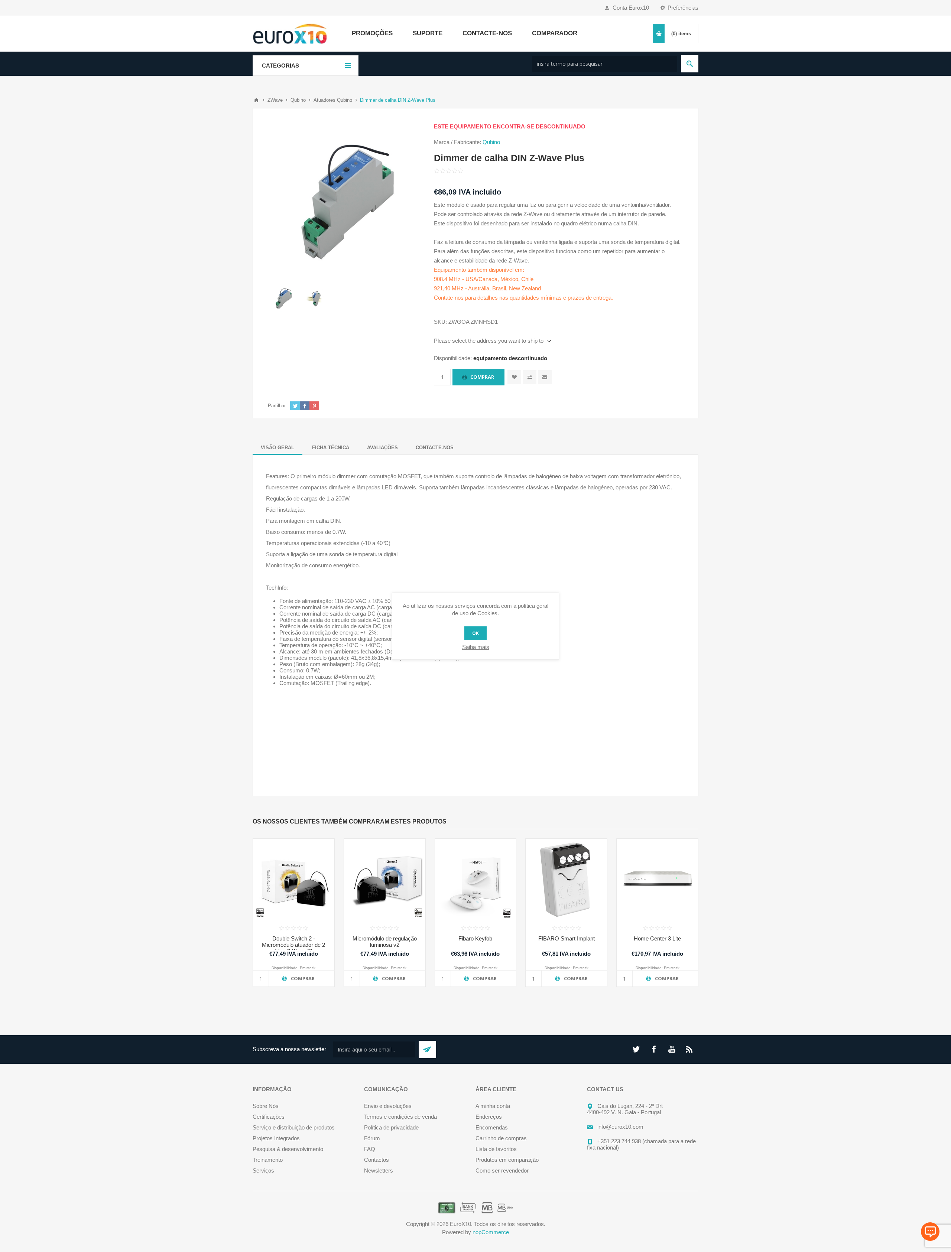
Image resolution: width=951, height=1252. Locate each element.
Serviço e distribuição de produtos (294, 1127)
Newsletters (378, 1170)
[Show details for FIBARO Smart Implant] (566, 879)
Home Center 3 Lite (657, 938)
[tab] (277, 447)
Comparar (529, 377)
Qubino (491, 142)
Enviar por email (545, 377)
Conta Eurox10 (631, 7)
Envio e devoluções (388, 1106)
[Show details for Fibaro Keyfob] (475, 879)
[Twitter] (636, 1049)
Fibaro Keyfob (475, 938)
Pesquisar (689, 63)
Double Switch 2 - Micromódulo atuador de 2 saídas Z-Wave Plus (293, 944)
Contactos (376, 1160)
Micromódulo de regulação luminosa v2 (385, 941)
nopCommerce (491, 1232)
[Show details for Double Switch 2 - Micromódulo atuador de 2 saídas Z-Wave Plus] (293, 879)
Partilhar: (277, 405)
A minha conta (493, 1106)
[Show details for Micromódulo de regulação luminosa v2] (384, 879)
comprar (482, 377)
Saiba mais (475, 647)
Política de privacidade (391, 1127)
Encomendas (492, 1127)
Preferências (683, 7)
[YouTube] (672, 1049)
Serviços (263, 1170)
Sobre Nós (266, 1106)
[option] (283, 299)
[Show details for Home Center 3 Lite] (657, 879)
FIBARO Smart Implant (566, 938)
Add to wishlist (514, 377)
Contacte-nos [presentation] (435, 447)
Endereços (489, 1117)
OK (475, 633)
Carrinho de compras (501, 1138)
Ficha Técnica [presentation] (330, 447)
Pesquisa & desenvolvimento (288, 1149)
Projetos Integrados (276, 1138)
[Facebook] (654, 1049)
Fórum (372, 1138)
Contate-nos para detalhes (466, 297)
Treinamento (268, 1160)
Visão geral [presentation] (277, 447)
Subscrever (427, 1049)
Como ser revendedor (502, 1170)
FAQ (369, 1149)
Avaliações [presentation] (382, 447)
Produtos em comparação (507, 1160)
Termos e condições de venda (400, 1117)
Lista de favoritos (496, 1149)
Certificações (269, 1117)
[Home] (256, 100)
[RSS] (689, 1049)
